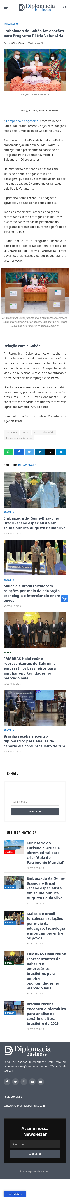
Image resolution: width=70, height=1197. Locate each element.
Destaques (11, 432)
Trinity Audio (38, 110)
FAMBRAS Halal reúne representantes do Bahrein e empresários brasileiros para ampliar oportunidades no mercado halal (30, 668)
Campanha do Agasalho (22, 121)
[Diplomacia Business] (37, 7)
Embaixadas (11, 24)
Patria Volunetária (44, 432)
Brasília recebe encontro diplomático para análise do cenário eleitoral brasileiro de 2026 (35, 741)
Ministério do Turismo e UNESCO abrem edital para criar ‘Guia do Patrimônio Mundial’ (45, 852)
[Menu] (6, 7)
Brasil (8, 652)
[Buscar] (64, 7)
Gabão (25, 432)
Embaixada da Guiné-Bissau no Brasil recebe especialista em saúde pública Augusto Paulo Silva (35, 523)
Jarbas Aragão (16, 42)
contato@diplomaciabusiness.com (24, 1105)
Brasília (9, 512)
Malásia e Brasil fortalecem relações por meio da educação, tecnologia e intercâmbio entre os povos (34, 593)
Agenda (9, 851)
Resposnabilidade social (18, 438)
